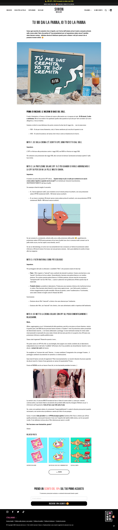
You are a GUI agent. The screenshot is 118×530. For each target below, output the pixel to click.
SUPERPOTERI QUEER (31, 465)
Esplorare (32, 10)
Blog (60, 472)
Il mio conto (98, 10)
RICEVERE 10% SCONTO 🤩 (59, 503)
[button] (59, 73)
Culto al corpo (74, 465)
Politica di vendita (38, 521)
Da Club (40, 10)
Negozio (9, 10)
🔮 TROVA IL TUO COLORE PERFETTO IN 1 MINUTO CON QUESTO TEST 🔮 (59, 4)
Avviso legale (9, 521)
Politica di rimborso (49, 521)
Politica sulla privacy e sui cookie (23, 521)
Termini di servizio (60, 521)
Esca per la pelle (20, 10)
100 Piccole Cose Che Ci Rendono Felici (58, 465)
